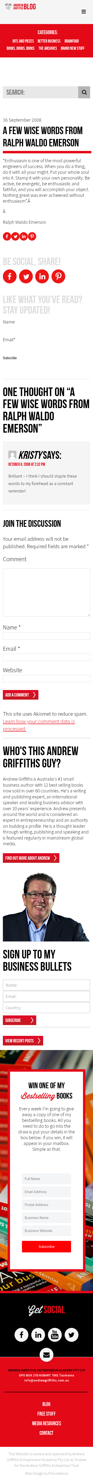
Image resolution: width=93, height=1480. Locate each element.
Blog (46, 1404)
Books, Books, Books (21, 48)
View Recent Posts (19, 1040)
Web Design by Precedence (46, 1473)
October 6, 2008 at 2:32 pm (26, 464)
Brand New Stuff (72, 48)
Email (11, 649)
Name (12, 627)
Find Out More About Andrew (27, 858)
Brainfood (72, 41)
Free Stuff (46, 1414)
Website (12, 670)
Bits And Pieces (23, 41)
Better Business (49, 41)
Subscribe (13, 1020)
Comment (14, 559)
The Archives (48, 48)
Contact (46, 1433)
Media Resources (46, 1423)
